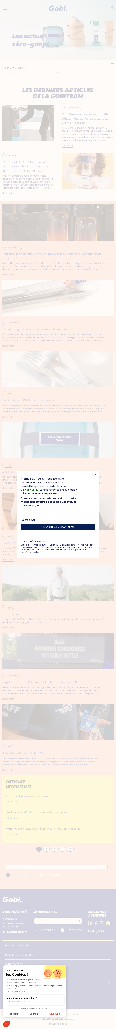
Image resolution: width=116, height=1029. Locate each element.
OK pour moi (55, 1014)
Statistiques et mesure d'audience (22, 1001)
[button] (6, 1023)
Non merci (13, 1014)
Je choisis (34, 1014)
